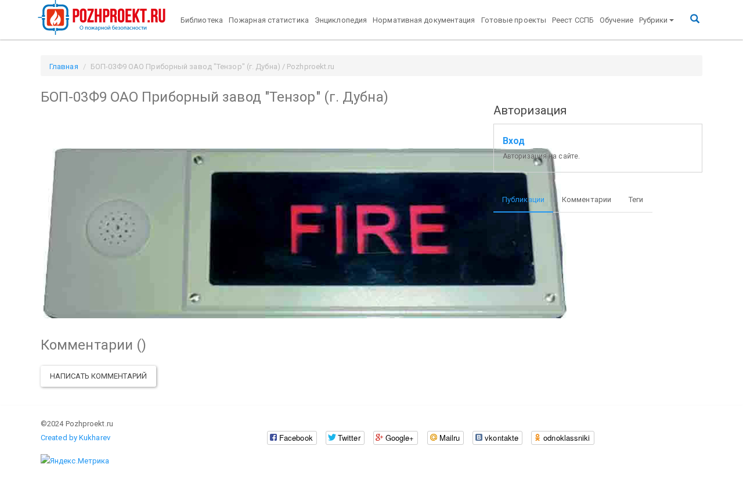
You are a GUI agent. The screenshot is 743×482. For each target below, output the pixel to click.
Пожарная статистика (269, 20)
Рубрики (653, 20)
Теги (636, 199)
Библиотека (202, 20)
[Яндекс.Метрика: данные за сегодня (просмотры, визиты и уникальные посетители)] (75, 461)
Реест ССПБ (573, 20)
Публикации (523, 199)
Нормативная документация (424, 20)
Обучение (616, 20)
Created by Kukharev (75, 437)
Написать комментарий (98, 376)
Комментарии (586, 199)
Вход (514, 141)
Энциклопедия (341, 20)
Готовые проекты (514, 20)
